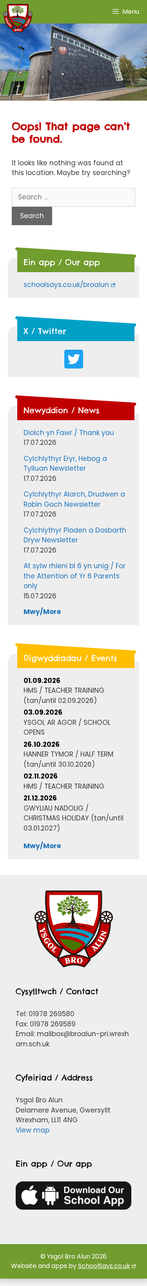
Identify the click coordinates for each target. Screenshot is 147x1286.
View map (32, 1130)
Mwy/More (42, 611)
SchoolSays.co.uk (104, 1265)
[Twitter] (73, 359)
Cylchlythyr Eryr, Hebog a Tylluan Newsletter (65, 463)
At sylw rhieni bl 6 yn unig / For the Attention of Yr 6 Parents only (74, 576)
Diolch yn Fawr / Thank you (69, 432)
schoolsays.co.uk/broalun (66, 284)
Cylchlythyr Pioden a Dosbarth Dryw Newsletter (75, 535)
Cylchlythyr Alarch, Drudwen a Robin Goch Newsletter (74, 499)
